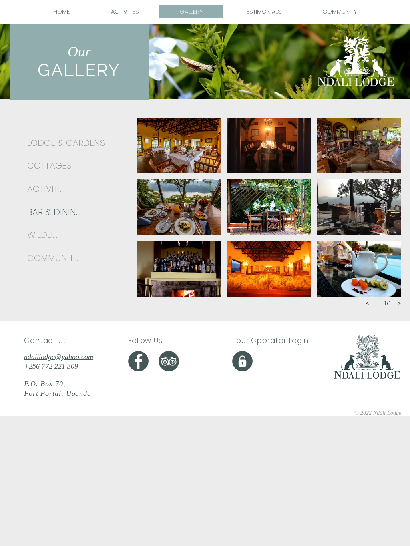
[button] (179, 145)
